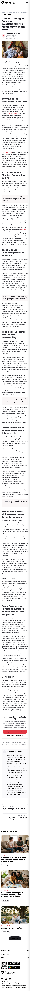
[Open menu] (27, 2)
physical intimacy (14, 114)
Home (3, 12)
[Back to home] (8, 972)
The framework (7, 152)
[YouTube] (2, 979)
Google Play (19, 736)
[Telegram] (10, 979)
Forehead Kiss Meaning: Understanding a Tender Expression (15, 503)
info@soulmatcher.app (8, 982)
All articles (15, 938)
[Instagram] (6, 979)
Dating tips (6, 15)
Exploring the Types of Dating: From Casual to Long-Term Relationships (14, 401)
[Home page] (8, 2)
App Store (10, 736)
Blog (7, 12)
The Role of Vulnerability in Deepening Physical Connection (15, 298)
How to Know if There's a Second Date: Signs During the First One (14, 199)
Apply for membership (15, 732)
